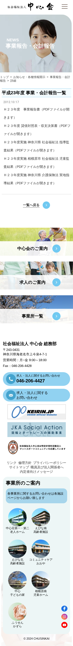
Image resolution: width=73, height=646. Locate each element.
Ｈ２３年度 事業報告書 (22, 109)
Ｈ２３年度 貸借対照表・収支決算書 (30, 126)
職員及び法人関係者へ (47, 467)
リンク (12, 463)
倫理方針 (25, 463)
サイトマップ (19, 467)
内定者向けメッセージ (36, 472)
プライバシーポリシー (49, 463)
